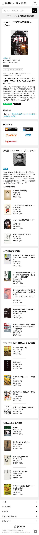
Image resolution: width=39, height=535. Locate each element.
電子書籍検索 (6, 507)
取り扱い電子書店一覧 (9, 516)
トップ (4, 502)
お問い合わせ (6, 521)
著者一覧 (5, 511)
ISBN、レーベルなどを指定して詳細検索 (20, 16)
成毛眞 (5, 58)
